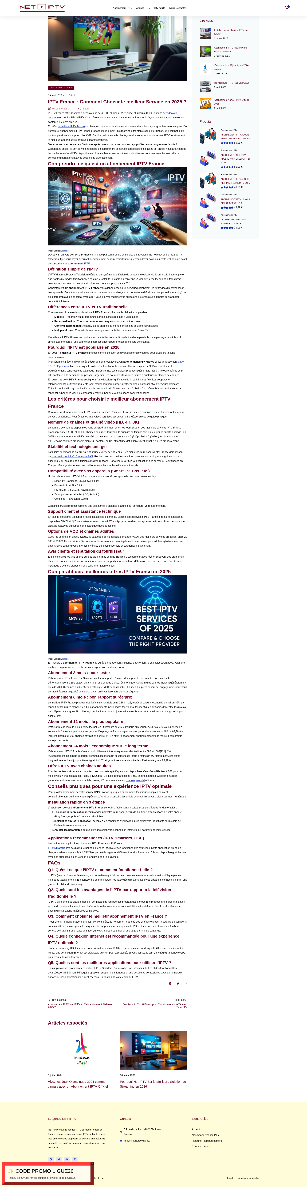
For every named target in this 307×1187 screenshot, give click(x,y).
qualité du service (80, 691)
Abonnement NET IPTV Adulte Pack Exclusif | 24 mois (235, 159)
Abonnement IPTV (229, 130)
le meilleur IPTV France (71, 126)
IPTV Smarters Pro (59, 848)
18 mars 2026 (127, 1075)
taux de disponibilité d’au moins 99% (72, 456)
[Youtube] (67, 1159)
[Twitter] (59, 1159)
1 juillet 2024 (55, 1075)
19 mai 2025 (55, 95)
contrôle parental (135, 780)
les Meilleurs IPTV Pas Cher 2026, (232, 82)
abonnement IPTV (79, 263)
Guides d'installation (61, 88)
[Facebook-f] (51, 1159)
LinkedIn (65, 251)
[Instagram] (75, 1159)
